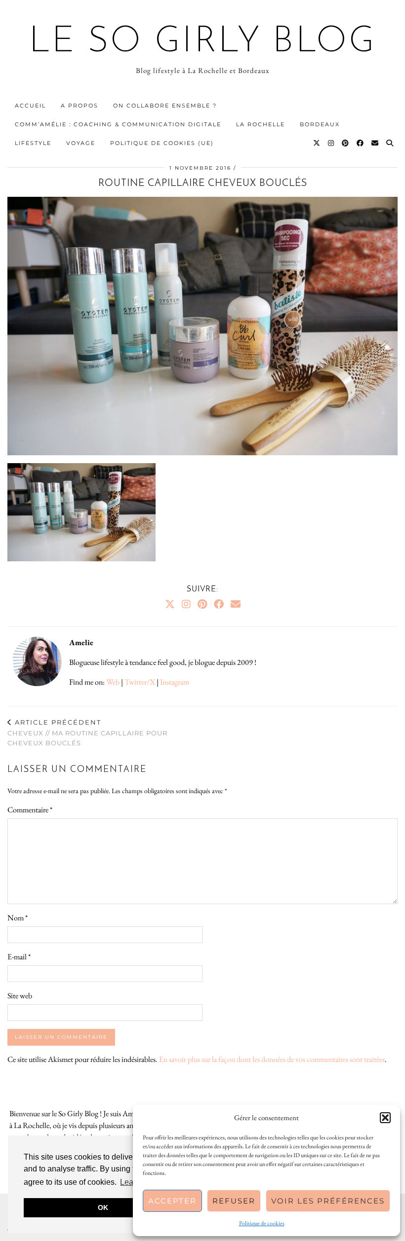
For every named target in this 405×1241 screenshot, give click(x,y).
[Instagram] (331, 143)
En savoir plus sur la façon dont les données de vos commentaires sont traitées (272, 1059)
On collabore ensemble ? (165, 105)
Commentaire (29, 809)
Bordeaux (320, 124)
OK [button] (103, 1207)
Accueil (30, 105)
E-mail (19, 956)
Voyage (80, 143)
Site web (19, 995)
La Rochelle (260, 124)
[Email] (375, 143)
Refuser (233, 1200)
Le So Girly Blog (202, 42)
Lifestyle (33, 143)
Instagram (174, 682)
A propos (79, 105)
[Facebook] (360, 143)
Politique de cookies (261, 1223)
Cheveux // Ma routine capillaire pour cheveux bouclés (87, 732)
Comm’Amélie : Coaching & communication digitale (118, 124)
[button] (385, 1118)
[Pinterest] (346, 143)
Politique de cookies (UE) (162, 143)
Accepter (172, 1200)
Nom (17, 917)
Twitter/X (139, 682)
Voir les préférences (328, 1200)
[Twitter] (317, 143)
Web (113, 682)
